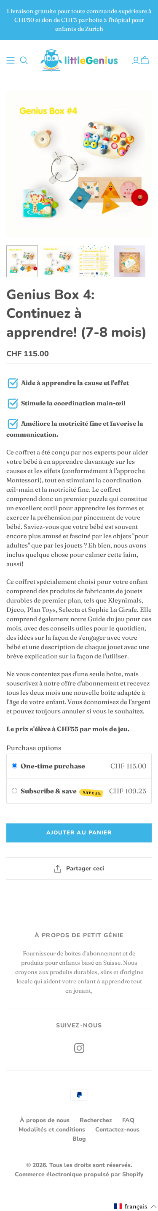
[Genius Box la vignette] (129, 261)
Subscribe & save (61, 791)
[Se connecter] (135, 60)
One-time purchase (53, 766)
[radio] (14, 766)
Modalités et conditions (52, 1130)
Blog (79, 1139)
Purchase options (33, 747)
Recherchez (96, 1120)
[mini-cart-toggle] (146, 60)
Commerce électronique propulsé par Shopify (79, 1174)
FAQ (128, 1120)
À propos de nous (45, 1120)
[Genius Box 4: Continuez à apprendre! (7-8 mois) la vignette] (22, 261)
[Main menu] (10, 60)
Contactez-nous (117, 1130)
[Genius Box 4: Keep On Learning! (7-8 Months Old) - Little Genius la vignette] (94, 261)
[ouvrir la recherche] (24, 60)
